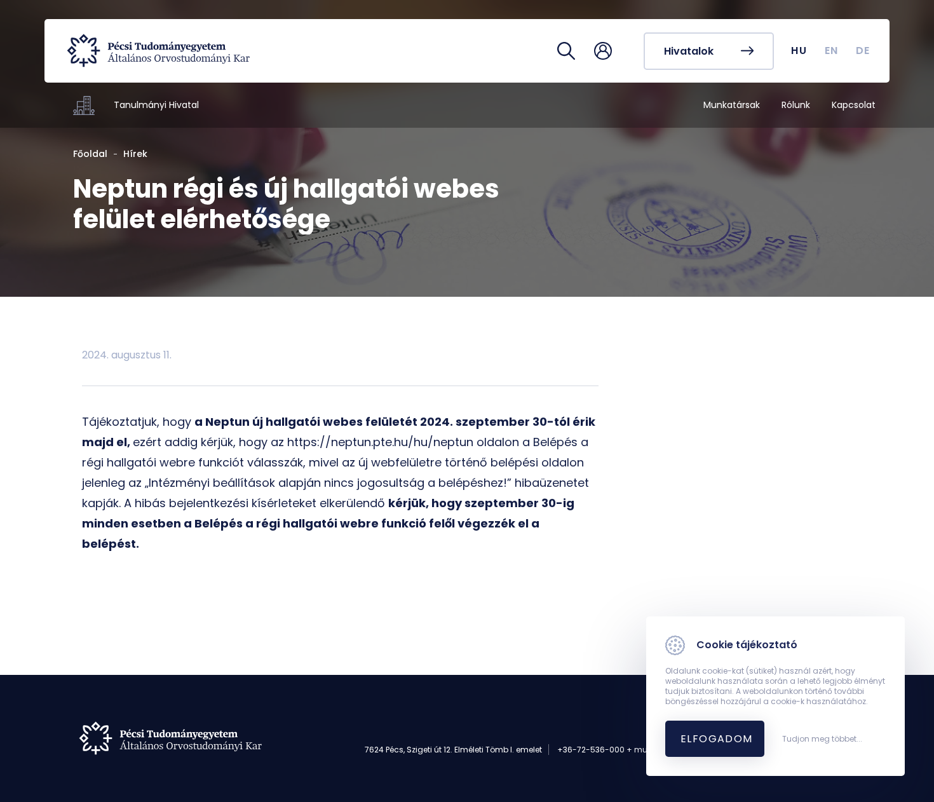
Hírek (135, 153)
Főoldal (90, 153)
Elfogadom (716, 738)
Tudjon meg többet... (822, 739)
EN (832, 50)
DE (863, 50)
